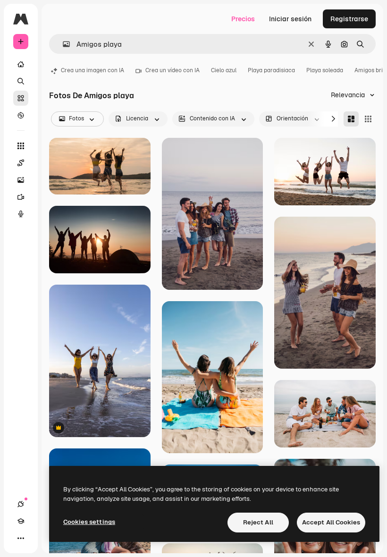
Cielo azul (223, 70)
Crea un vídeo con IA (172, 70)
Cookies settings (89, 522)
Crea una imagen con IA (92, 70)
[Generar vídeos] (20, 196)
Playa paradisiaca (271, 70)
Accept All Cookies (331, 522)
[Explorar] (20, 115)
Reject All (258, 522)
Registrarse (349, 19)
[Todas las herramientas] (20, 145)
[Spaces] (20, 162)
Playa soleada (324, 70)
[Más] (20, 538)
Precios (243, 19)
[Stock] (20, 98)
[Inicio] (20, 64)
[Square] (368, 119)
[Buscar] (20, 81)
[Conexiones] (20, 504)
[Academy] (20, 521)
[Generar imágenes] (20, 179)
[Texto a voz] (20, 213)
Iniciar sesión (290, 19)
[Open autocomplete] (63, 44)
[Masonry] (351, 119)
